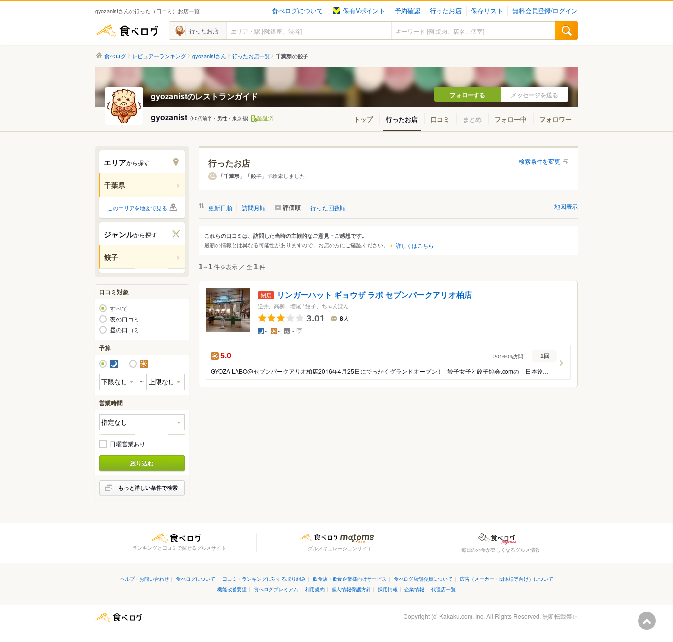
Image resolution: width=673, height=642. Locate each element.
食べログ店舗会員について (423, 578)
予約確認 (407, 10)
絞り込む (142, 463)
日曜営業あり (127, 444)
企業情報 (414, 589)
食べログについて (297, 10)
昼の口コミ (124, 330)
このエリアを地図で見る (137, 208)
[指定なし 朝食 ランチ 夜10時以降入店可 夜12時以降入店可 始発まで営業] (142, 422)
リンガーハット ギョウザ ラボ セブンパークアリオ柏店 (374, 295)
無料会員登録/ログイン (545, 10)
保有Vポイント (364, 10)
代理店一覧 (443, 589)
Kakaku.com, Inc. (462, 616)
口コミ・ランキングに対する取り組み (264, 578)
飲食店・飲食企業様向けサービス (350, 578)
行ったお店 (446, 10)
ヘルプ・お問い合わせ (144, 578)
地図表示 (566, 206)
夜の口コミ (124, 319)
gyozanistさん (209, 56)
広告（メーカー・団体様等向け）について (506, 578)
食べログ (127, 30)
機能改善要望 (232, 589)
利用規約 (315, 589)
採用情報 (388, 589)
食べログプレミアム (276, 589)
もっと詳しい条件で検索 (148, 487)
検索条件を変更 (539, 161)
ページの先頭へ (647, 621)
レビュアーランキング (159, 56)
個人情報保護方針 (351, 589)
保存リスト (487, 10)
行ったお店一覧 (251, 56)
